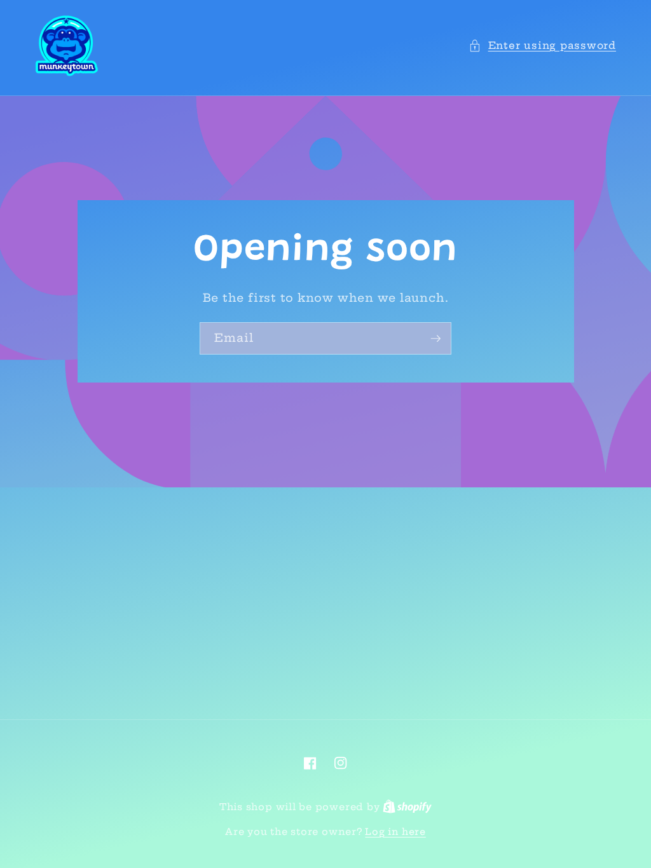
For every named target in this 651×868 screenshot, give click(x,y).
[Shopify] (407, 807)
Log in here (395, 831)
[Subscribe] (435, 338)
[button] (542, 46)
